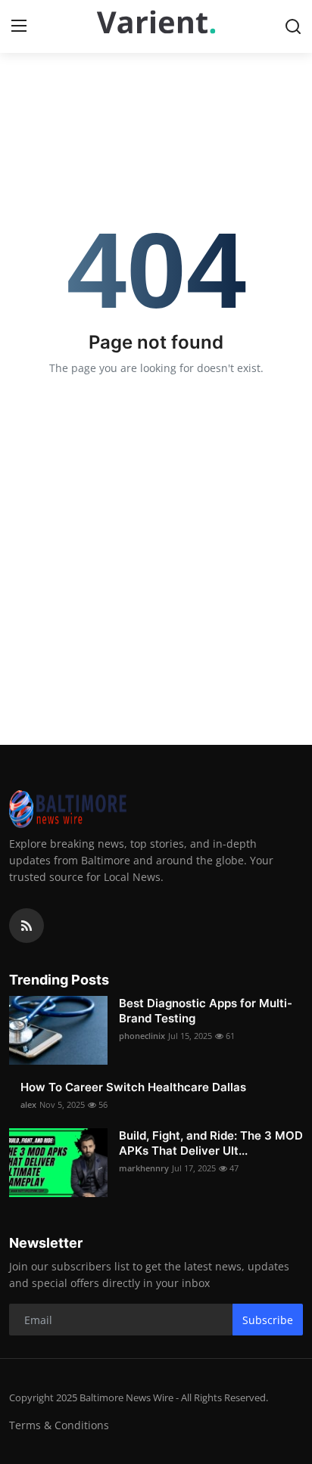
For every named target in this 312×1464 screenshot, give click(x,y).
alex (28, 1104)
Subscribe (267, 1320)
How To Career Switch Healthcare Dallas (133, 1087)
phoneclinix (142, 1035)
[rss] (26, 925)
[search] (293, 26)
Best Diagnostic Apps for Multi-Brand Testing (205, 1010)
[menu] (19, 26)
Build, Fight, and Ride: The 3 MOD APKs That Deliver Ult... (211, 1143)
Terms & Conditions (59, 1425)
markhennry (144, 1168)
